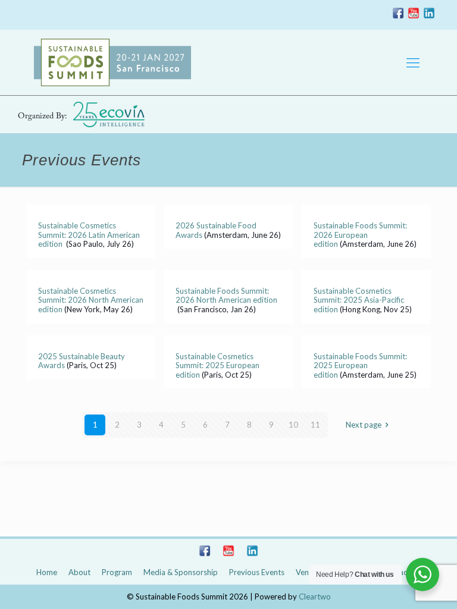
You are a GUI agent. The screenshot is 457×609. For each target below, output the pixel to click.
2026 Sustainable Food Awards (216, 230)
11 (315, 424)
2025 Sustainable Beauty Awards (81, 361)
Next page (363, 424)
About (79, 572)
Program (117, 572)
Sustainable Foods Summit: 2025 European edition (360, 365)
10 (293, 424)
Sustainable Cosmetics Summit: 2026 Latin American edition (89, 235)
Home (46, 572)
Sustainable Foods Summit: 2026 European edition (360, 235)
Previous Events (256, 572)
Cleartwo (315, 596)
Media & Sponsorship (180, 572)
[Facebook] (398, 15)
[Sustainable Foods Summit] (112, 62)
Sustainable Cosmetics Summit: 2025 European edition (217, 365)
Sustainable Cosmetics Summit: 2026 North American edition (90, 300)
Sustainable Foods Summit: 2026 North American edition (226, 295)
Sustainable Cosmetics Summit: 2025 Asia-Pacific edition (359, 300)
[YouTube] (414, 15)
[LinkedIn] (429, 15)
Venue (306, 572)
